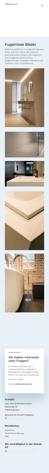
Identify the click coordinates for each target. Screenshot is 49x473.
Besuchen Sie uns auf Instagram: (19, 415)
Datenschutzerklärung (14, 433)
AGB (7, 436)
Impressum (9, 430)
